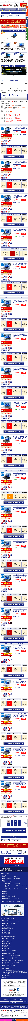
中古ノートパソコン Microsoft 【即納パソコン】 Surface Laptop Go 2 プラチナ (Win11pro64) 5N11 (14, 638)
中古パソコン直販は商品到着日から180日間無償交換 (24, 5)
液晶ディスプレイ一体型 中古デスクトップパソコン (16, 888)
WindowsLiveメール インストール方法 (11, 962)
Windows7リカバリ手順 (8, 958)
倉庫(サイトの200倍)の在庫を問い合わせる (22, 1020)
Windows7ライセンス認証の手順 (10, 957)
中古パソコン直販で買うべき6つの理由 (11, 922)
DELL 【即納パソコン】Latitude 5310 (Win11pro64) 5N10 (20, 508)
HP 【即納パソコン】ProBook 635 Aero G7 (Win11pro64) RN (20, 230)
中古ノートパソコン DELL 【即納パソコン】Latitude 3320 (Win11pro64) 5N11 (14, 570)
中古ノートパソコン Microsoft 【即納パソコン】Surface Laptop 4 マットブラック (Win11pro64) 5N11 (14, 675)
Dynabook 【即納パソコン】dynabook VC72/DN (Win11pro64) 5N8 (20, 129)
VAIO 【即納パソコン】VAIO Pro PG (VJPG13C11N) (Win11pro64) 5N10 (20, 576)
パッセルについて (7, 930)
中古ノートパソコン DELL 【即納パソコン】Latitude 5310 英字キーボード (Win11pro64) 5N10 (14, 431)
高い (13, 105)
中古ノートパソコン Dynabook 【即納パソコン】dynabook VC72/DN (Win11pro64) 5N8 (14, 156)
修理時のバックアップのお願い (9, 950)
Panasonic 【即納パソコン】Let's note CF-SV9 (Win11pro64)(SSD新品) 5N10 (19, 681)
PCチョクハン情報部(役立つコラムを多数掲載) (13, 901)
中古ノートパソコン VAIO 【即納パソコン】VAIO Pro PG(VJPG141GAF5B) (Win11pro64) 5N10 (14, 465)
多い (19, 107)
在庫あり (24, 107)
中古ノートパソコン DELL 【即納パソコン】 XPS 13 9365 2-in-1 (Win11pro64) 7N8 (14, 502)
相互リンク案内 (6, 932)
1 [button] (10, 78)
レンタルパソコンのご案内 (8, 963)
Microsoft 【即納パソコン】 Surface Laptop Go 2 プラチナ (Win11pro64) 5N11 (20, 610)
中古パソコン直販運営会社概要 (9, 923)
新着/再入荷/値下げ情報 (16, 5)
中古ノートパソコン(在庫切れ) (9, 896)
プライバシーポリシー (7, 975)
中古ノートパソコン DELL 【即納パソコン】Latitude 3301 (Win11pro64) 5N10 (14, 329)
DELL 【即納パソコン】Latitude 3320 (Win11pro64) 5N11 (20, 542)
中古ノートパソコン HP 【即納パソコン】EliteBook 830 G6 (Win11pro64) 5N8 (14, 397)
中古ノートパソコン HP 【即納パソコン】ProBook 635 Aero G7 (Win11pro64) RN (14, 258)
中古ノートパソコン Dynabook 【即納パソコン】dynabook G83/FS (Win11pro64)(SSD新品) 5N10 (14, 777)
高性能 (10, 107)
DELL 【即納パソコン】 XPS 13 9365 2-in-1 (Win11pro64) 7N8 (20, 474)
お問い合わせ (6, 925)
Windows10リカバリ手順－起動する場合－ (12, 955)
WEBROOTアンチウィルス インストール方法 (13, 960)
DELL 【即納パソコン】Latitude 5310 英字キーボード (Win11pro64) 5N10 (20, 404)
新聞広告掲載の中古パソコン (9, 895)
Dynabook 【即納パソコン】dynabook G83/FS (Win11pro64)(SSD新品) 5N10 (19, 749)
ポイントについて (7, 943)
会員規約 (5, 977)
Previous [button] (2, 72)
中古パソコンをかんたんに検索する (10, 876)
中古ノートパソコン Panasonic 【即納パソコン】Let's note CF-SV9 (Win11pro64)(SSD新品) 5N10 (14, 709)
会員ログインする (27, 11)
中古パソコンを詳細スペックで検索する (11, 878)
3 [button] (15, 78)
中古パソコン (15, 13)
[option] (14, 71)
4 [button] (17, 78)
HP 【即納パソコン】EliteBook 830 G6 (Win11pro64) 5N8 (20, 369)
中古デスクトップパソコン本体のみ (12, 883)
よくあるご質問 (6, 933)
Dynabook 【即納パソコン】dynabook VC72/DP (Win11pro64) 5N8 (20, 163)
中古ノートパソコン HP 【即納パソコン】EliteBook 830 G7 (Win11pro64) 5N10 (14, 363)
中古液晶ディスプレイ (7, 890)
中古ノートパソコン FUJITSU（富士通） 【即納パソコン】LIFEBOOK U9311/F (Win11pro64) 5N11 (14, 743)
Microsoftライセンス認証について (10, 952)
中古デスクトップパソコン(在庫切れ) (11, 898)
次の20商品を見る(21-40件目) (14, 830)
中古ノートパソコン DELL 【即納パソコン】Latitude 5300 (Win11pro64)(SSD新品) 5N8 (14, 224)
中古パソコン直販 (5, 15)
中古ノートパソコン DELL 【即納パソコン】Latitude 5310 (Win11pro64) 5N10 (14, 536)
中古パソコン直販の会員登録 (9, 965)
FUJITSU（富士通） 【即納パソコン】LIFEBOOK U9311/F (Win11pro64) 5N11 (20, 715)
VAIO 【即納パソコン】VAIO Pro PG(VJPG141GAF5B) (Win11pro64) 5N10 (20, 437)
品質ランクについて (7, 940)
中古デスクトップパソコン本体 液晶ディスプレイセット (16, 886)
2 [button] (13, 78)
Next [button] (25, 72)
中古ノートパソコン (16, 15)
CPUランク (9, 146)
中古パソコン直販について (8, 920)
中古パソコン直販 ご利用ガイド (9, 938)
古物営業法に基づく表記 (8, 928)
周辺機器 (5, 893)
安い (10, 105)
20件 (6, 111)
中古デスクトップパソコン (8, 852)
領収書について (6, 948)
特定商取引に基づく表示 (8, 927)
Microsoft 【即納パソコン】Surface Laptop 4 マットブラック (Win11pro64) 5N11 (20, 647)
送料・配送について (7, 941)
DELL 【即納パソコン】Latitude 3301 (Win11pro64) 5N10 (20, 301)
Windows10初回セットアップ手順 (10, 953)
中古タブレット (14, 852)
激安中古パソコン (8, 999)
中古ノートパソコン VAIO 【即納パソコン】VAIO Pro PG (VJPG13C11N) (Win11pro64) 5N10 (14, 604)
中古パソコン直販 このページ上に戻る (25, 852)
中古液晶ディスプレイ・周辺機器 (19, 852)
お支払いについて (7, 945)
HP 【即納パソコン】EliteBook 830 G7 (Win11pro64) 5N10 (20, 335)
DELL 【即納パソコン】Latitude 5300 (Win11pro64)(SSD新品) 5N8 (20, 196)
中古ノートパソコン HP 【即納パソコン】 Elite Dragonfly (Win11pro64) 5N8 (14, 292)
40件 (11, 111)
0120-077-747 (13, 1015)
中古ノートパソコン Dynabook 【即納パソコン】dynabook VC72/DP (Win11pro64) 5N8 (14, 190)
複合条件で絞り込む (6, 1020)
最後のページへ (25, 823)
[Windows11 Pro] (6, 134)
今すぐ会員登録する (14, 865)
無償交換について (7, 946)
